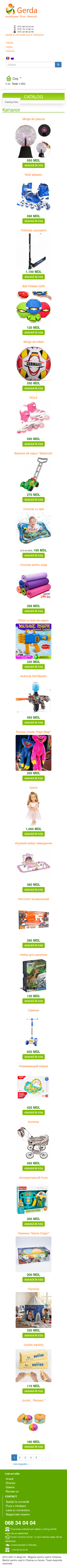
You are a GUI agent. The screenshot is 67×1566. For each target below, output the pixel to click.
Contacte (10, 50)
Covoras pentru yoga (33, 564)
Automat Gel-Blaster (33, 676)
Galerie (9, 46)
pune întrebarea (35, 34)
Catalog (9, 42)
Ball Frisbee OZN (33, 286)
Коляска (33, 1121)
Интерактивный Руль (33, 1177)
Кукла (33, 787)
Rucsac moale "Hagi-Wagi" (33, 732)
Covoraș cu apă (33, 509)
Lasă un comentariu (18, 1510)
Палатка (33, 1289)
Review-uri (12, 1491)
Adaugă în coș (33, 165)
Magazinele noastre (18, 1514)
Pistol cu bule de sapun (33, 620)
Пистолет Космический (33, 899)
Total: (15, 83)
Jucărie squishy (33, 1344)
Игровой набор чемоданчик (33, 843)
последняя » (21, 1464)
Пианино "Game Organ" (33, 1233)
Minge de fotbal (34, 341)
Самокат (33, 1010)
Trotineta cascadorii (33, 230)
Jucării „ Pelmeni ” (33, 1400)
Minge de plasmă (33, 119)
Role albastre (33, 174)
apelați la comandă (15, 34)
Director (10, 1483)
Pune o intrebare (16, 1506)
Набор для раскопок (33, 954)
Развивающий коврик (33, 1066)
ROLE (34, 397)
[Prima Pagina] (21, 10)
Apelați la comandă (17, 1501)
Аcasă (9, 1478)
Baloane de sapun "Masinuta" (33, 453)
